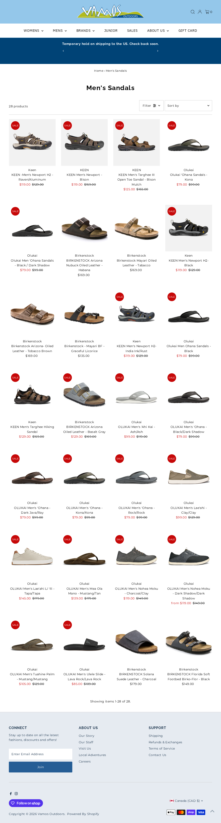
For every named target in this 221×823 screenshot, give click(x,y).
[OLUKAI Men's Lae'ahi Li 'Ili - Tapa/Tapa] (32, 556)
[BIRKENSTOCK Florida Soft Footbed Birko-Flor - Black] (188, 641)
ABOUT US (156, 30)
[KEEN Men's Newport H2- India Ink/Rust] (136, 313)
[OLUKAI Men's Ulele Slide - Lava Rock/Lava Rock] (84, 641)
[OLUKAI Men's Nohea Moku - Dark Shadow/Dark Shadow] (188, 556)
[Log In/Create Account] (200, 12)
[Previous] (63, 51)
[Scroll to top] (212, 811)
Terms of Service (162, 748)
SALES (132, 30)
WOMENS (32, 30)
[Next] (157, 51)
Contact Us (157, 755)
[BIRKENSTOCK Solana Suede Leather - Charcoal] (136, 641)
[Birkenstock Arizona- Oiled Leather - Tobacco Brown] (32, 313)
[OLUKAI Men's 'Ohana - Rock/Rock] (136, 475)
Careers (85, 761)
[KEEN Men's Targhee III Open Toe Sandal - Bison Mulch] (136, 142)
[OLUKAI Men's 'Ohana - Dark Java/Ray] (32, 475)
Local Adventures (92, 755)
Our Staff (86, 742)
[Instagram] (16, 794)
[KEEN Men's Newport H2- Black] (188, 228)
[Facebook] (11, 794)
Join (40, 767)
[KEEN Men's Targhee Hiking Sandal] (32, 394)
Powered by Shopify (83, 814)
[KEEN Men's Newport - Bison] (84, 142)
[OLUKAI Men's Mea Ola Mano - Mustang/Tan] (84, 556)
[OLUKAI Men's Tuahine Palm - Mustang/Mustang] (32, 641)
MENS (58, 30)
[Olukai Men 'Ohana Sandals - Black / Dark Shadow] (32, 228)
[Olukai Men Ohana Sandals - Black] (188, 313)
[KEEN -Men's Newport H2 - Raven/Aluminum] (32, 142)
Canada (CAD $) (187, 801)
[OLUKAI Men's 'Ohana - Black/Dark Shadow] (188, 394)
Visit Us (85, 748)
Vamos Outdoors (51, 814)
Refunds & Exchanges (165, 742)
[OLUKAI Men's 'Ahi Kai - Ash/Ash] (136, 394)
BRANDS (84, 30)
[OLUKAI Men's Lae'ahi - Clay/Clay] (188, 475)
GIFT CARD (187, 30)
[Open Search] (193, 12)
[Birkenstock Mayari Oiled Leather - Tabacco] (136, 228)
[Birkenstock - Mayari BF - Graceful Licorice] (84, 313)
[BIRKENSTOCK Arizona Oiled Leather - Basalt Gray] (84, 394)
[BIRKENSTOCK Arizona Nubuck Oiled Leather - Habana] (84, 228)
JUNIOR (111, 30)
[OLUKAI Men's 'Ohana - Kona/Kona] (84, 475)
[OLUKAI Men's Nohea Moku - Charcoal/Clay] (136, 556)
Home (98, 70)
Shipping (156, 736)
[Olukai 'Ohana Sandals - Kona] (188, 142)
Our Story (86, 736)
